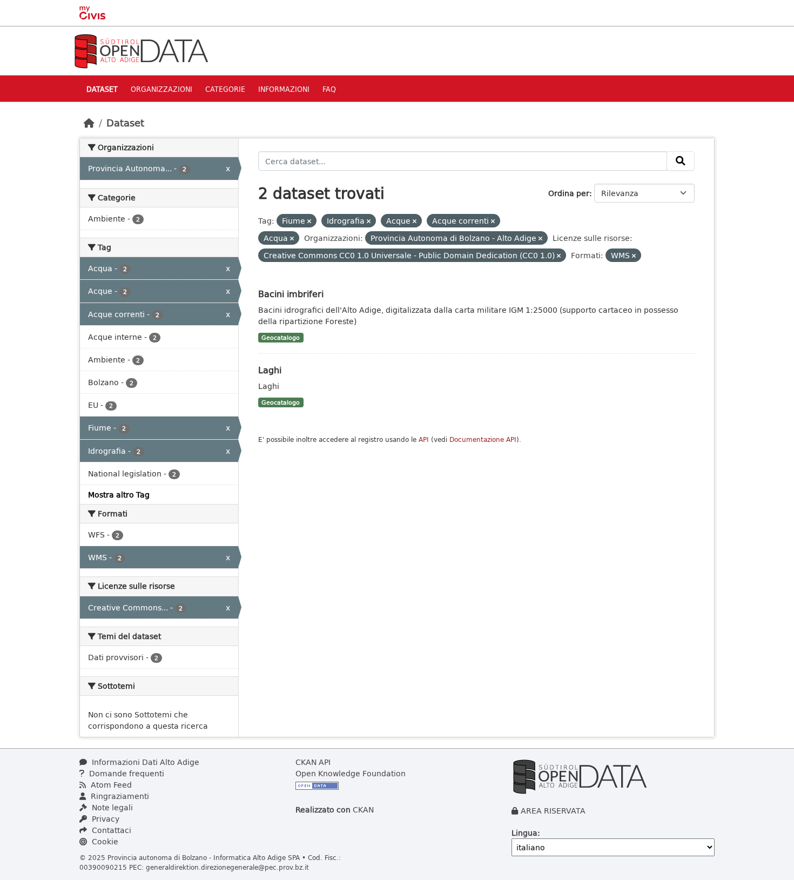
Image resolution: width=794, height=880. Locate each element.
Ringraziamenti (119, 796)
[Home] (89, 123)
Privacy (104, 818)
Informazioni (283, 89)
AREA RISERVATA (553, 810)
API (424, 439)
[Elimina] (309, 221)
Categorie (225, 89)
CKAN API (313, 762)
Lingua (524, 832)
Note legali (111, 807)
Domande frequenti (125, 773)
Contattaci (110, 830)
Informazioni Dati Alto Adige (144, 762)
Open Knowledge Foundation (350, 773)
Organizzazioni (161, 89)
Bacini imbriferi (291, 293)
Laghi (269, 370)
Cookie (104, 841)
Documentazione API (482, 439)
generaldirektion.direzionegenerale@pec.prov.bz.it (227, 867)
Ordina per (568, 193)
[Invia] (681, 161)
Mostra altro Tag (119, 494)
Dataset (102, 89)
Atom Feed (110, 784)
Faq (329, 89)
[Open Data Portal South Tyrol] (141, 50)
